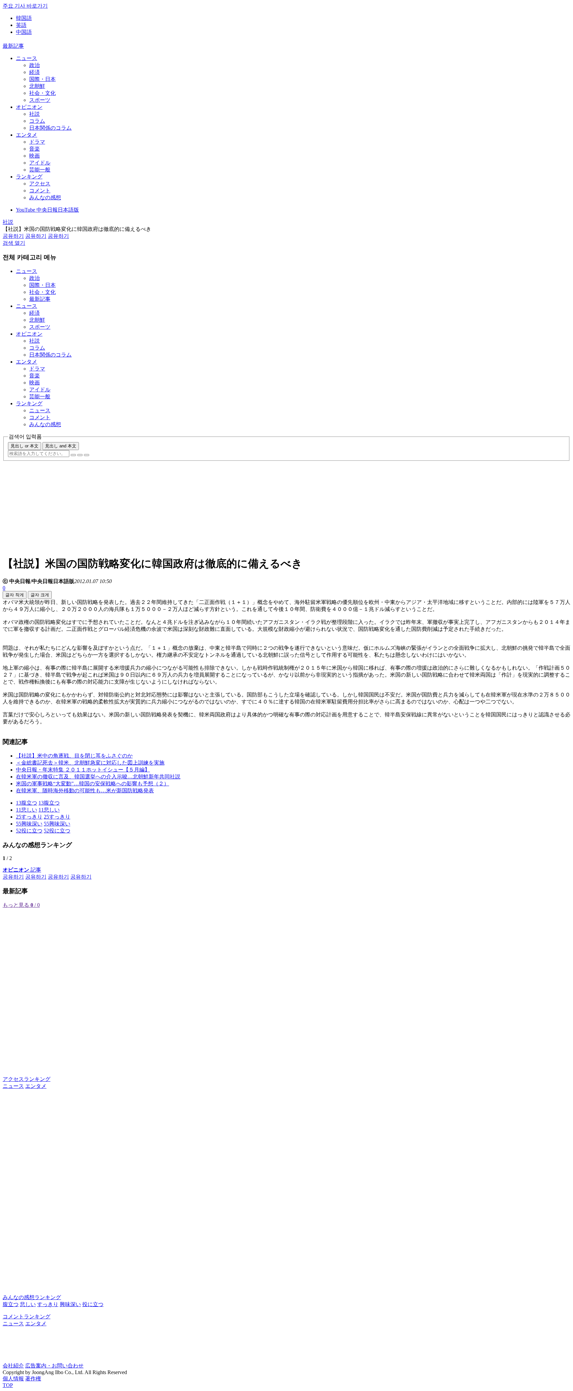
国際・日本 (42, 79)
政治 (34, 65)
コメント (39, 190)
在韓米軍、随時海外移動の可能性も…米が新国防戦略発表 (85, 790)
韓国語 (24, 18)
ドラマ (37, 142)
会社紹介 (13, 1365)
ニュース (26, 58)
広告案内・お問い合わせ (54, 1365)
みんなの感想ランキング (32, 1297)
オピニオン (29, 107)
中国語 (24, 32)
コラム (37, 121)
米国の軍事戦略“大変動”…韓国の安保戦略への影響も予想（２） (92, 783)
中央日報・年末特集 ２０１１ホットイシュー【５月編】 (83, 769)
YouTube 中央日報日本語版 (47, 210)
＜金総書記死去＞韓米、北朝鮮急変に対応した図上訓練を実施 (90, 762)
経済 (34, 72)
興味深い (70, 1304)
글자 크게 (40, 594)
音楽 (34, 149)
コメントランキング (26, 1316)
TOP (8, 1385)
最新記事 (13, 46)
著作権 (33, 1378)
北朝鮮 (37, 86)
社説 (34, 114)
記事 (22, 870)
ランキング (29, 176)
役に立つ (92, 1304)
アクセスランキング (26, 1079)
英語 (21, 25)
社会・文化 (42, 93)
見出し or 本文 (24, 445)
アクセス (39, 183)
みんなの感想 (45, 197)
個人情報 (13, 1378)
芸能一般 (39, 169)
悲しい (28, 1304)
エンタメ (26, 135)
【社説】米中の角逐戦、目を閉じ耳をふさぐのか (74, 756)
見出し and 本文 (60, 445)
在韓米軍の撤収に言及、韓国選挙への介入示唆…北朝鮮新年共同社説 (98, 776)
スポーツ (39, 100)
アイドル (39, 163)
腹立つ (11, 1304)
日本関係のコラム (50, 128)
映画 (34, 156)
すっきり (47, 1304)
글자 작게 (14, 594)
